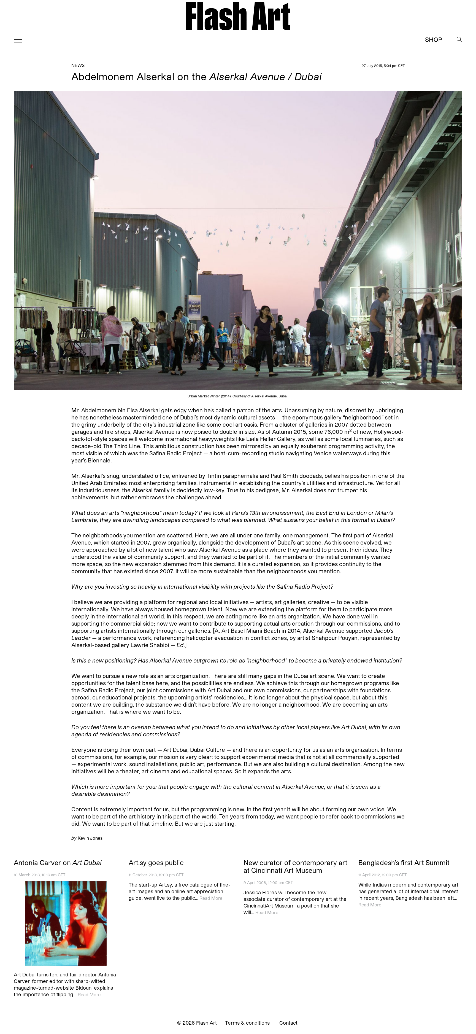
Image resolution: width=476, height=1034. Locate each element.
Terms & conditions (247, 1023)
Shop (433, 39)
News (78, 65)
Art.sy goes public (156, 862)
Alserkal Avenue (154, 431)
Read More (89, 994)
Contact (288, 1023)
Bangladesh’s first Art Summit (404, 862)
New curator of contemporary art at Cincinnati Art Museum (295, 866)
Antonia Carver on (58, 862)
